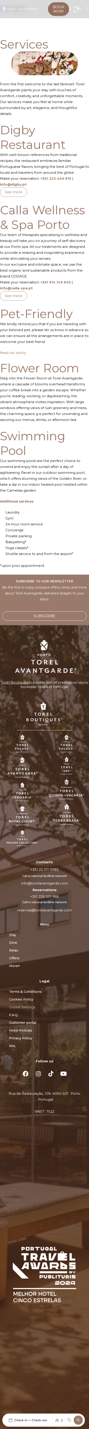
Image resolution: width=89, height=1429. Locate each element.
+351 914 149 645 (55, 282)
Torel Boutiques (14, 682)
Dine (13, 943)
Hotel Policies (20, 1030)
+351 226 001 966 (44, 896)
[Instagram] (38, 1073)
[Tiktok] (51, 1073)
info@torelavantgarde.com (44, 883)
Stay (12, 935)
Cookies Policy (21, 999)
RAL (12, 1046)
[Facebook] (25, 1073)
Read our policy (13, 353)
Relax (13, 950)
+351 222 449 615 (55, 178)
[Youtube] (63, 1073)
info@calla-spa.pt (16, 288)
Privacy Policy (20, 1038)
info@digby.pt (13, 184)
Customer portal (22, 1023)
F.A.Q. (13, 1015)
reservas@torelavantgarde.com (44, 910)
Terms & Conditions (25, 992)
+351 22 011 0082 (44, 869)
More (13, 966)
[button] (78, 1420)
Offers (14, 958)
